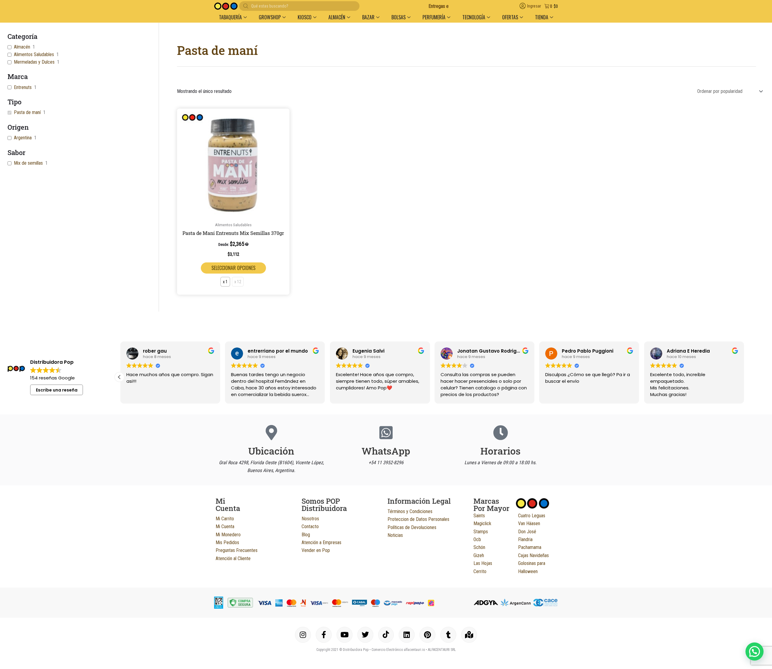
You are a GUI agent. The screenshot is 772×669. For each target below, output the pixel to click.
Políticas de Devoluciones (412, 527)
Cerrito (479, 571)
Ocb (477, 539)
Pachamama (529, 547)
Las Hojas (482, 563)
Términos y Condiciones (410, 511)
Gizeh (478, 555)
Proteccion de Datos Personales (418, 519)
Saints (479, 515)
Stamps (480, 531)
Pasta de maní (27, 112)
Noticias (395, 535)
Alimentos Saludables (34, 54)
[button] (233, 17)
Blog (306, 534)
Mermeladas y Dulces (34, 62)
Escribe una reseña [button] (57, 390)
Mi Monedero (228, 534)
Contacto (310, 526)
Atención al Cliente (233, 558)
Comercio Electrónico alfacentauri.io (398, 650)
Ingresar (534, 6)
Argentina (23, 138)
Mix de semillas (28, 163)
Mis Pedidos (227, 542)
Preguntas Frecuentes (237, 550)
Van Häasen (529, 523)
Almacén (22, 47)
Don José (527, 531)
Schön (479, 547)
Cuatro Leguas (531, 515)
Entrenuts (23, 87)
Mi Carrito (225, 519)
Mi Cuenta (225, 526)
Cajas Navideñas (533, 555)
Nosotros (310, 519)
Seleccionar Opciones (233, 267)
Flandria (525, 539)
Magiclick (482, 523)
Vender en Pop (316, 550)
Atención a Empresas (321, 542)
